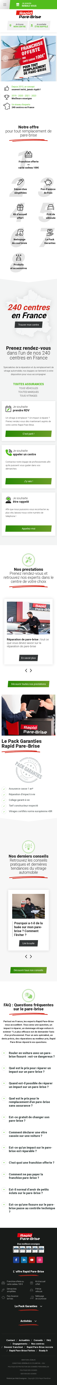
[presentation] (26, 671)
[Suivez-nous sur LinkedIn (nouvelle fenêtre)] (24, 1260)
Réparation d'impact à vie (22, 794)
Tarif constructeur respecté (23, 805)
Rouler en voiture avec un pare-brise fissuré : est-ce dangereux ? (32, 1054)
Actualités (24, 1340)
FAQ (49, 1340)
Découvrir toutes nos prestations (28, 684)
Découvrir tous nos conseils (28, 970)
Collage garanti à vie (19, 800)
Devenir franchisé (13, 1347)
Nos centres (37, 1343)
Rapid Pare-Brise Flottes (22, 1350)
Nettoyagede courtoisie (40, 1297)
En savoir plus (28, 658)
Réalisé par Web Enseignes (17, 1378)
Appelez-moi (28, 528)
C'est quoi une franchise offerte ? (31, 1162)
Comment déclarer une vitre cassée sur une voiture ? (28, 1134)
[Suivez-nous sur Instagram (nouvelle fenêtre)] (40, 1260)
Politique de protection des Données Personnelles (28, 1367)
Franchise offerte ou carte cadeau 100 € (15, 1282)
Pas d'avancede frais (12, 1297)
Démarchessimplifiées (12, 1290)
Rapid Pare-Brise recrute (40, 1347)
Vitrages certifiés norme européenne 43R (30, 811)
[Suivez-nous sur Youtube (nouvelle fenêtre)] (32, 1260)
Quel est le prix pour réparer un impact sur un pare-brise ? (30, 1069)
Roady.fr (43, 1350)
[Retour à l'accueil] (28, 14)
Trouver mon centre (28, 324)
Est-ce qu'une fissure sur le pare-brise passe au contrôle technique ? (32, 1208)
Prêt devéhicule (38, 1290)
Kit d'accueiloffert (40, 1282)
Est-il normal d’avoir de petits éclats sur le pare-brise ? (29, 1191)
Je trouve (20, 25)
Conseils (38, 1340)
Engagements (20, 1343)
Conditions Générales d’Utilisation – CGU (28, 1363)
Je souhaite (41, 25)
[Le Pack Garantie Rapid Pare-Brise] (28, 58)
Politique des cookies (28, 1370)
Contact (10, 1340)
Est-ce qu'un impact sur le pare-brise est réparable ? (30, 1149)
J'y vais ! (28, 481)
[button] (5, 58)
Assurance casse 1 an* (21, 788)
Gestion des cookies (28, 1374)
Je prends (29, 4)
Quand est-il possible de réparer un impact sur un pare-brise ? (31, 1085)
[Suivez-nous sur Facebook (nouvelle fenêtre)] (16, 1260)
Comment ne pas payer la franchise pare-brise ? (26, 1176)
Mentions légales (28, 1360)
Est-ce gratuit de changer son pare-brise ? (29, 1119)
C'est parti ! (28, 433)
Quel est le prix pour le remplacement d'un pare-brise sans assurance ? (29, 1102)
